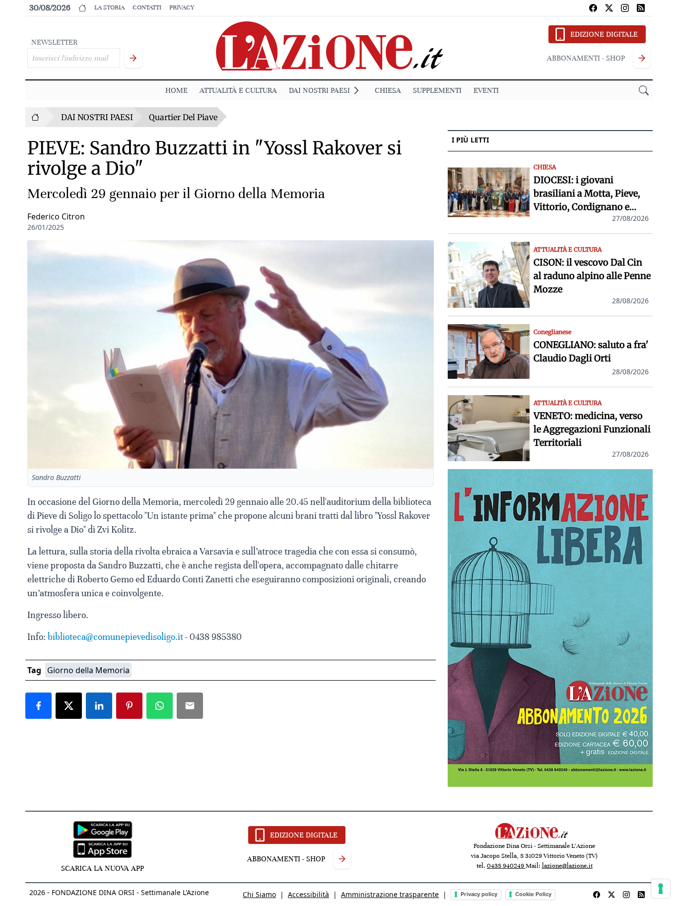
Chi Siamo (259, 894)
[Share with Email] (190, 706)
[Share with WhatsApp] (159, 706)
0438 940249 (506, 866)
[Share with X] (69, 706)
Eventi (486, 90)
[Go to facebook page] (593, 8)
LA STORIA (109, 7)
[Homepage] (35, 117)
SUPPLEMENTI (437, 90)
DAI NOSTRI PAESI (319, 90)
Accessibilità (308, 894)
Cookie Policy (533, 894)
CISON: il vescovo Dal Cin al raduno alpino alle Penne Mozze (592, 276)
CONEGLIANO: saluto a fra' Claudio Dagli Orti (591, 351)
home (176, 90)
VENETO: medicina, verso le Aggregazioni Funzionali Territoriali (592, 429)
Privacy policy (479, 894)
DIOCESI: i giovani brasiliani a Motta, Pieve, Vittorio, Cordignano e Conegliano (587, 193)
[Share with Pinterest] (129, 706)
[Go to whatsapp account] (641, 8)
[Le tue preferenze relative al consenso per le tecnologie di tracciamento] (660, 888)
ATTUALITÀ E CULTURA (238, 90)
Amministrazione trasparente (390, 894)
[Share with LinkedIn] (99, 706)
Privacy (181, 7)
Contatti (147, 7)
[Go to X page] (609, 8)
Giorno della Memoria (88, 670)
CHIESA (388, 90)
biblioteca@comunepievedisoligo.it (115, 636)
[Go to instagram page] (625, 8)
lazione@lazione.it (567, 866)
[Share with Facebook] (38, 706)
